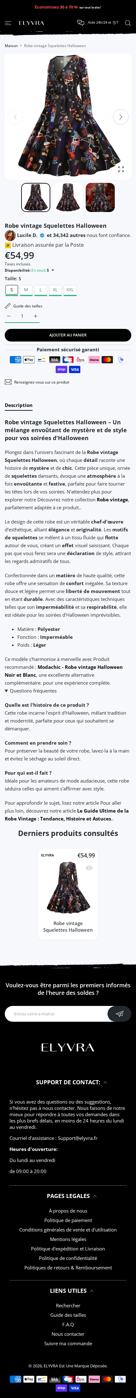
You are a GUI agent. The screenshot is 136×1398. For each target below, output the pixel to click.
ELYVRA (47, 855)
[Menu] (8, 23)
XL (55, 290)
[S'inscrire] (119, 1014)
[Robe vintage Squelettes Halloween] (68, 888)
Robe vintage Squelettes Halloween (68, 926)
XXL (70, 290)
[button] (121, 117)
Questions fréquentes (33, 690)
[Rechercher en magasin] (127, 23)
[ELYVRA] (31, 23)
